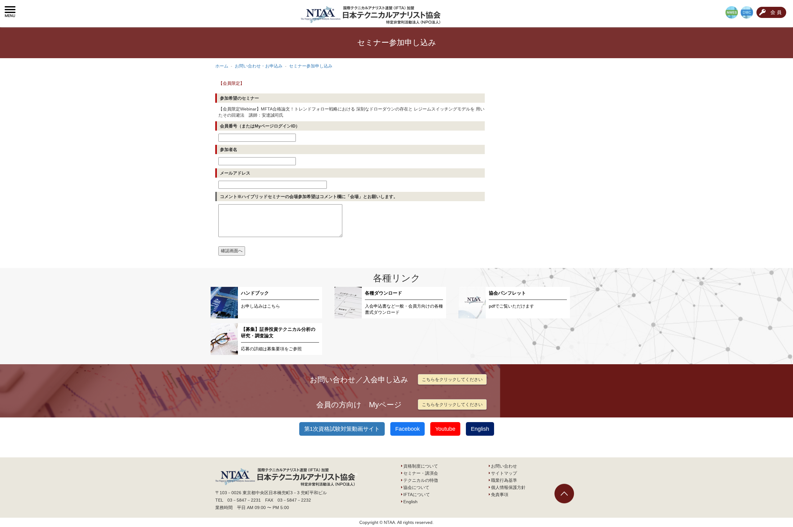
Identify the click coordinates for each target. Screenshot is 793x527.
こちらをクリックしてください (452, 379)
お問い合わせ (504, 466)
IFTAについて (416, 494)
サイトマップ (504, 473)
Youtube (445, 429)
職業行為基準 (504, 480)
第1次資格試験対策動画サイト (342, 429)
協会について (416, 487)
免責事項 (499, 494)
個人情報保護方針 (508, 487)
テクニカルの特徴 (420, 480)
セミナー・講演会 (420, 473)
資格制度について (420, 466)
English (480, 429)
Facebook (407, 429)
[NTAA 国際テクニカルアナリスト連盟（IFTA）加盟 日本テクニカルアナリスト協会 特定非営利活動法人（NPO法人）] (372, 14)
